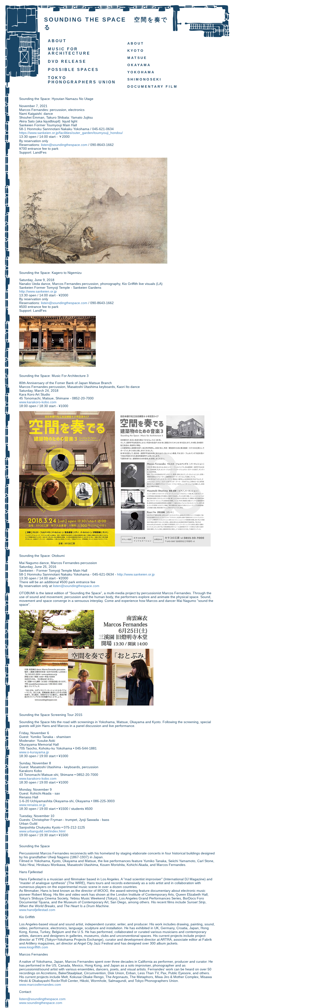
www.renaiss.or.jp (32, 805)
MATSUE (137, 58)
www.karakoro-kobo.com (37, 402)
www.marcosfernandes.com (40, 984)
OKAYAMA (139, 65)
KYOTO (135, 50)
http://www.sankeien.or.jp (38, 291)
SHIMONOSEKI (144, 79)
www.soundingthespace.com (40, 1003)
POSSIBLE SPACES (73, 70)
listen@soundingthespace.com (64, 145)
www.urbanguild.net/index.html (42, 831)
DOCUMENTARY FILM (152, 86)
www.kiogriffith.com (33, 947)
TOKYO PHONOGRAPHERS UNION (82, 80)
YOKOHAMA (141, 72)
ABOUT (57, 41)
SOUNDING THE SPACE (85, 19)
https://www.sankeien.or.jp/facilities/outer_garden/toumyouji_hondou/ (71, 133)
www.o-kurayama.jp (34, 752)
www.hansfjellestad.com (37, 910)
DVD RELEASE (67, 61)
